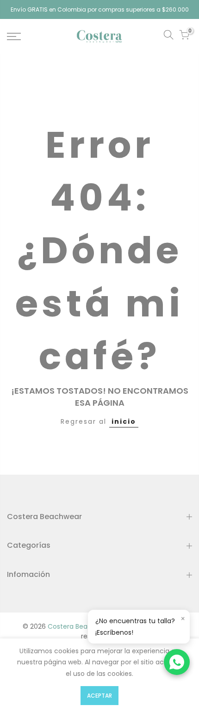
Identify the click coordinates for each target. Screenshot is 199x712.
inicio (124, 421)
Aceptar (99, 696)
